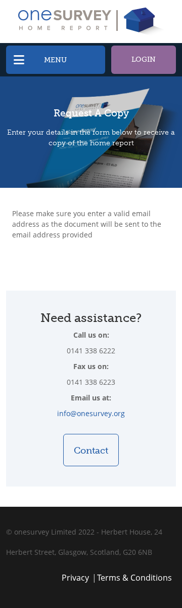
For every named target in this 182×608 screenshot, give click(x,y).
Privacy (75, 577)
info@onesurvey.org (91, 413)
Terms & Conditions (134, 577)
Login (143, 59)
